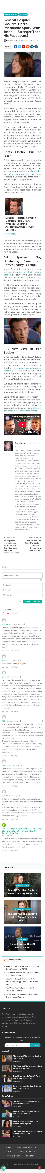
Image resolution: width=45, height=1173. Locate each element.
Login (4, 567)
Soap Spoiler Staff (26, 1152)
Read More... (6, 1027)
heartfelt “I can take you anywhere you (22, 172)
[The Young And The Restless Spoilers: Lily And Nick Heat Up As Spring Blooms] (7, 1133)
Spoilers (23, 14)
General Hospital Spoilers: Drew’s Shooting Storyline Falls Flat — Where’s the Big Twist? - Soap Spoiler (21, 831)
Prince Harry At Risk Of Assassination (22, 946)
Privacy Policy (13, 1156)
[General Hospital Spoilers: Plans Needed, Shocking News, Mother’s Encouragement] (7, 1124)
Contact (30, 1156)
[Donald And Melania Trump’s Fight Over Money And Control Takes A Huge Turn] (7, 1078)
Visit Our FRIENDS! (14, 959)
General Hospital (11, 14)
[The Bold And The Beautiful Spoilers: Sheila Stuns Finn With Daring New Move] (22, 911)
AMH (4, 721)
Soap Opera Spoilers (26, 1147)
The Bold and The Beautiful (23, 909)
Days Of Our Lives (22, 885)
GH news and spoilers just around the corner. (22, 409)
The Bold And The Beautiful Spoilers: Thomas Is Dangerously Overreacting (33, 545)
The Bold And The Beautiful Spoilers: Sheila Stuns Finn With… (22, 917)
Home (8, 1147)
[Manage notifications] (39, 1168)
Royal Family (22, 939)
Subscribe (35, 1045)
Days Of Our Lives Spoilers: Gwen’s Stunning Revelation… (23, 892)
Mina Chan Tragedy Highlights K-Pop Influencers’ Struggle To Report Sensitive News (22, 981)
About (9, 1152)
